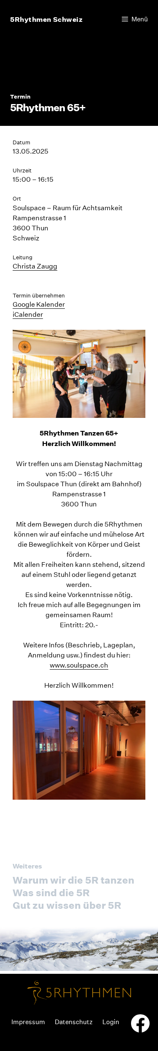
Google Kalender (39, 304)
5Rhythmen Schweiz (46, 19)
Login (110, 1022)
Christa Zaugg (35, 266)
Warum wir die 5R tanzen (73, 880)
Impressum (28, 1022)
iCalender (28, 314)
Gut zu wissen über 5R (67, 905)
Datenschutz (74, 1022)
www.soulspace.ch (79, 665)
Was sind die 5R (51, 892)
